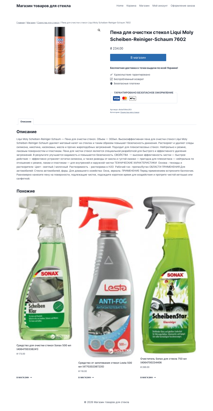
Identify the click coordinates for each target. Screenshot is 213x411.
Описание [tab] (25, 121)
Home (119, 5)
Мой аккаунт (160, 5)
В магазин (138, 57)
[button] (99, 30)
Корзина (131, 5)
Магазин (144, 5)
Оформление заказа (183, 5)
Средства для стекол (129, 112)
